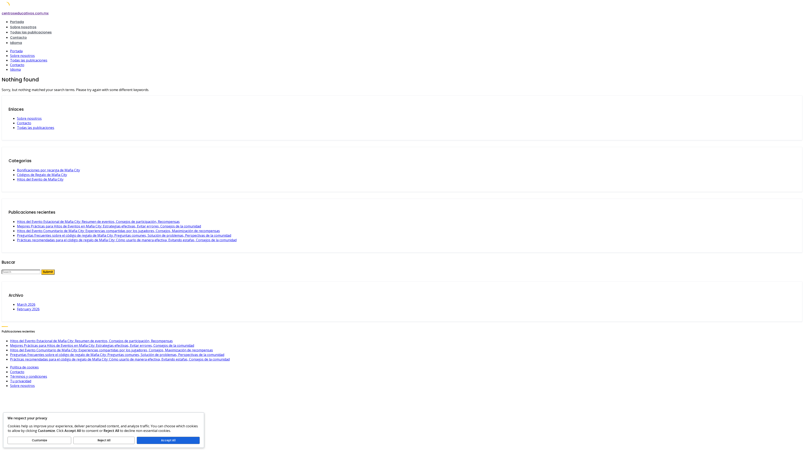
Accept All (168, 440)
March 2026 (26, 304)
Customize (39, 440)
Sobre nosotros (23, 27)
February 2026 (28, 309)
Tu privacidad (20, 381)
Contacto (18, 37)
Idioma (16, 42)
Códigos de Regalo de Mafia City (42, 174)
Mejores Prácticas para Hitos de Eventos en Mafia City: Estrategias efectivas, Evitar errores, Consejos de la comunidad (109, 226)
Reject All (104, 440)
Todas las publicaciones (31, 32)
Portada (17, 21)
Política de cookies (24, 367)
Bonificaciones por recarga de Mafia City (48, 170)
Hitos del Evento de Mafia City (40, 179)
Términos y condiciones (28, 376)
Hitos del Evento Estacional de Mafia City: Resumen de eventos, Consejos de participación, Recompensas (98, 221)
